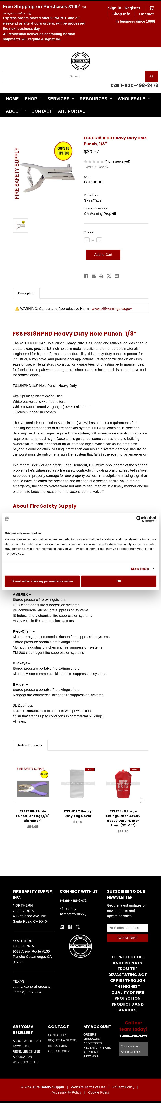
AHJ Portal (71, 111)
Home (12, 98)
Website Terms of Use (88, 1087)
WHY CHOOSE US (25, 1062)
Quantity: (89, 232)
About (13, 111)
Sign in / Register (124, 8)
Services (58, 98)
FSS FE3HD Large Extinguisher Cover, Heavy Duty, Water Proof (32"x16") (123, 818)
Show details (140, 568)
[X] (109, 276)
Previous (14, 800)
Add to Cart (35, 789)
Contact (146, 14)
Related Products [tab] (30, 745)
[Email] (94, 276)
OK (119, 581)
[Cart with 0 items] (151, 8)
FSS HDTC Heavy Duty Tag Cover (78, 813)
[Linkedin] (117, 276)
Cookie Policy (99, 1092)
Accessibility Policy (66, 1092)
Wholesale (131, 98)
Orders (89, 1034)
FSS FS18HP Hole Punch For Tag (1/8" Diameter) (32, 816)
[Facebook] (86, 276)
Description (26, 293)
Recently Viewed (97, 1047)
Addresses (92, 1043)
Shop (31, 98)
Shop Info (121, 14)
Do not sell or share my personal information (42, 581)
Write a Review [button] (97, 167)
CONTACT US (57, 1035)
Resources (93, 98)
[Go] (151, 76)
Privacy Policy (123, 1087)
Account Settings (90, 1054)
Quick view (33, 779)
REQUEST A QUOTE (62, 1040)
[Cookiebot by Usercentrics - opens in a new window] (139, 519)
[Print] (101, 276)
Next (142, 800)
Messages (91, 1038)
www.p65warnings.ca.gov (112, 309)
